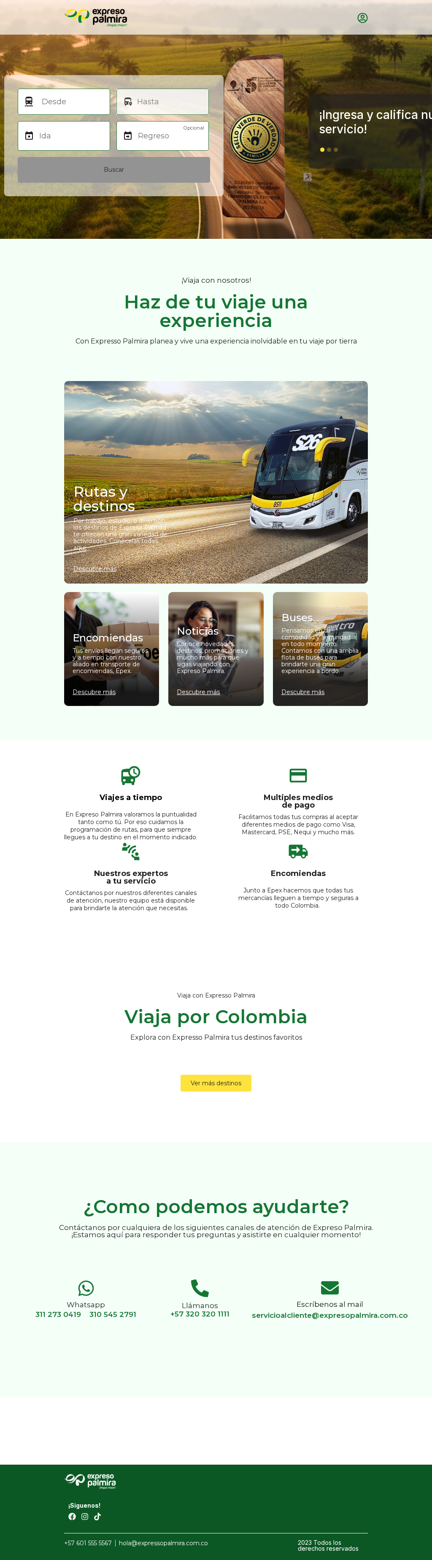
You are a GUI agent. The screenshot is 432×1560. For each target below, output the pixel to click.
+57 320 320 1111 (200, 1314)
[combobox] (71, 101)
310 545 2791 (112, 1314)
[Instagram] (85, 1516)
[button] (322, 150)
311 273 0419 (58, 1314)
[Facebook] (72, 1516)
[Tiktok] (97, 1516)
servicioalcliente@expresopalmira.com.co (330, 1315)
